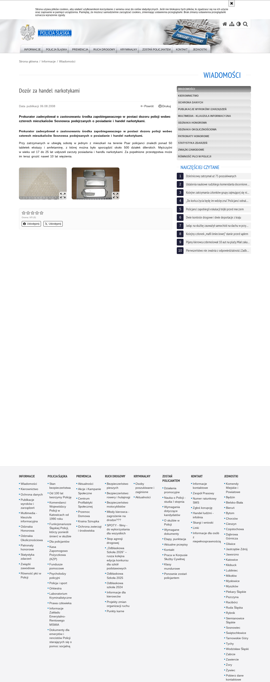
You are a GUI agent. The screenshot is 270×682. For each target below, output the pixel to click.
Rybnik (230, 615)
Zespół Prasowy (203, 495)
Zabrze (230, 657)
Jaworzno (232, 557)
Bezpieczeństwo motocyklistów (117, 507)
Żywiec (230, 672)
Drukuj (166, 106)
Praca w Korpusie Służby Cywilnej (176, 559)
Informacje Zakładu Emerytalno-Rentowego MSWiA (57, 619)
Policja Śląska (57, 479)
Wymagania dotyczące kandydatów (172, 513)
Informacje (49, 61)
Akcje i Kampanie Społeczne (89, 493)
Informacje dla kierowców (116, 597)
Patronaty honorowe (193, 136)
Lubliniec (232, 573)
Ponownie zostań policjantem (175, 578)
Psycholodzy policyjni (57, 578)
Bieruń (230, 510)
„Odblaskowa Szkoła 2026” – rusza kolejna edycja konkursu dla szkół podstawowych (117, 561)
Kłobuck (231, 567)
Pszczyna (232, 599)
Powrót (149, 106)
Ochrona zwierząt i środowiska (89, 531)
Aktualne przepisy (176, 547)
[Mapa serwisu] (231, 24)
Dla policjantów (59, 544)
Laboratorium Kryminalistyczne (60, 598)
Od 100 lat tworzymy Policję (60, 497)
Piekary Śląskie (236, 594)
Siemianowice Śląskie (235, 623)
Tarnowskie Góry (237, 641)
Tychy (230, 646)
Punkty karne (115, 613)
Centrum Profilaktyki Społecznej (85, 505)
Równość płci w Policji (194, 156)
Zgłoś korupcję (202, 510)
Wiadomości (67, 61)
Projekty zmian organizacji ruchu (118, 606)
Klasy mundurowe (172, 569)
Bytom (230, 515)
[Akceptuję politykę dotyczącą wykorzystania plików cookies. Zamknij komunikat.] (231, 3)
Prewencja (83, 479)
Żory (229, 667)
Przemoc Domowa (84, 516)
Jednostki (231, 479)
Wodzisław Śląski (237, 651)
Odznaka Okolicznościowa (197, 129)
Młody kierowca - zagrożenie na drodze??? (118, 518)
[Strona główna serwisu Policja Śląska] (225, 24)
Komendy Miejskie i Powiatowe (233, 490)
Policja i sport (58, 585)
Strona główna (28, 61)
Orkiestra (55, 591)
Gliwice (230, 546)
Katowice (232, 562)
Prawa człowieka (60, 605)
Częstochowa (235, 531)
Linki (196, 530)
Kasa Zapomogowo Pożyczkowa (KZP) (58, 555)
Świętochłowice (236, 635)
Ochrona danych (190, 102)
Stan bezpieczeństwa (60, 488)
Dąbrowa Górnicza (232, 539)
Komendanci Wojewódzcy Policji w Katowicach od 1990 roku (59, 513)
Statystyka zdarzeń (192, 143)
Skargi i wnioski (203, 525)
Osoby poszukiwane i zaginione (144, 490)
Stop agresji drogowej (115, 543)
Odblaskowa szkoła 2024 (115, 587)
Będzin (230, 499)
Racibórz (232, 604)
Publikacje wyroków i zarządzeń (202, 109)
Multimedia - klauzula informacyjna (204, 116)
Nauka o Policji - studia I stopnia (175, 502)
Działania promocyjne (172, 493)
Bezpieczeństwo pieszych (117, 488)
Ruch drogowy (115, 479)
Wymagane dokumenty (171, 534)
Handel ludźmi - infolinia (203, 517)
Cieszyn (231, 526)
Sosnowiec (233, 630)
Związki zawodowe (191, 149)
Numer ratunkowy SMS (204, 503)
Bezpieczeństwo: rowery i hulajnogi (118, 497)
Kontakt (169, 552)
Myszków (232, 589)
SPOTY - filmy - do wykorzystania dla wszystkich (118, 532)
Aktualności (85, 486)
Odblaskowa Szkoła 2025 (115, 578)
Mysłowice (233, 583)
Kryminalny (142, 479)
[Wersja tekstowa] (238, 24)
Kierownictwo (188, 95)
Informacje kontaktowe (200, 488)
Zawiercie (232, 662)
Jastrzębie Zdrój (236, 551)
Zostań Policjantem (171, 481)
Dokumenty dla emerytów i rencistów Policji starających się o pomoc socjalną (60, 640)
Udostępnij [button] (33, 223)
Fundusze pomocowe (56, 569)
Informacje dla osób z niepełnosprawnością (207, 540)
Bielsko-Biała (234, 505)
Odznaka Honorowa (192, 122)
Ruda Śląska (234, 610)
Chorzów (232, 521)
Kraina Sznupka (88, 523)
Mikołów (231, 578)
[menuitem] (32, 48)
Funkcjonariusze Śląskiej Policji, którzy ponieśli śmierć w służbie (60, 533)
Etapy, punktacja (175, 541)
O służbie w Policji (172, 525)
